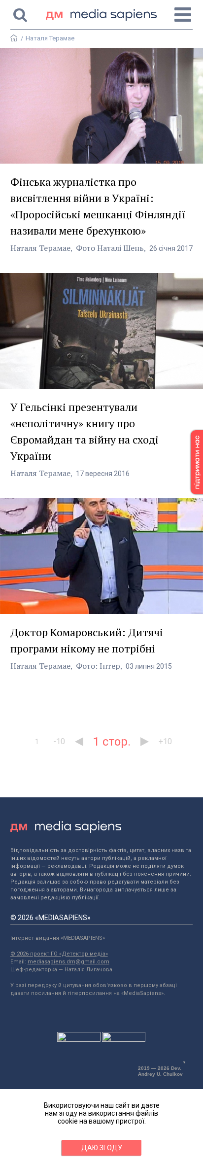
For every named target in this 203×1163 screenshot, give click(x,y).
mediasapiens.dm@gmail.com (68, 961)
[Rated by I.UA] (79, 1039)
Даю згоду (101, 1148)
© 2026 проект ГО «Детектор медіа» (59, 954)
